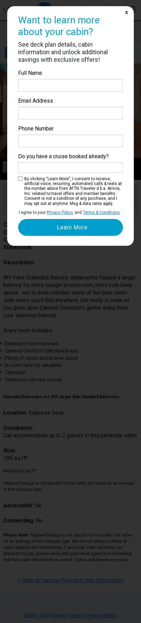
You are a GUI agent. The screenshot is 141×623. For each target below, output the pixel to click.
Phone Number (36, 128)
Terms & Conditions (101, 212)
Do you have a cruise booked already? (63, 156)
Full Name (30, 73)
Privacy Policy (60, 212)
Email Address (35, 100)
